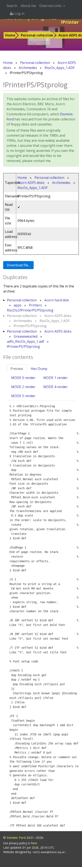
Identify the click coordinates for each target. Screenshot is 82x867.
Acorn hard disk (56, 300)
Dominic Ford (16, 837)
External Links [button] (50, 5)
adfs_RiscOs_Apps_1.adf (25, 341)
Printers (35, 305)
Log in (19, 13)
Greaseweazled (25, 336)
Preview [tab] (17, 368)
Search (12, 5)
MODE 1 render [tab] (55, 377)
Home (10, 35)
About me (28, 5)
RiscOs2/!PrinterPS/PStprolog (30, 310)
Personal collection (37, 35)
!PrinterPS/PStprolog (23, 346)
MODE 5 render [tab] (23, 396)
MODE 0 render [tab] (23, 377)
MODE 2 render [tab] (23, 386)
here (34, 843)
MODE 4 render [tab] (55, 386)
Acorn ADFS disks (31, 182)
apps (17, 305)
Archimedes (28, 67)
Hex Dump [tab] (39, 368)
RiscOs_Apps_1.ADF (60, 67)
